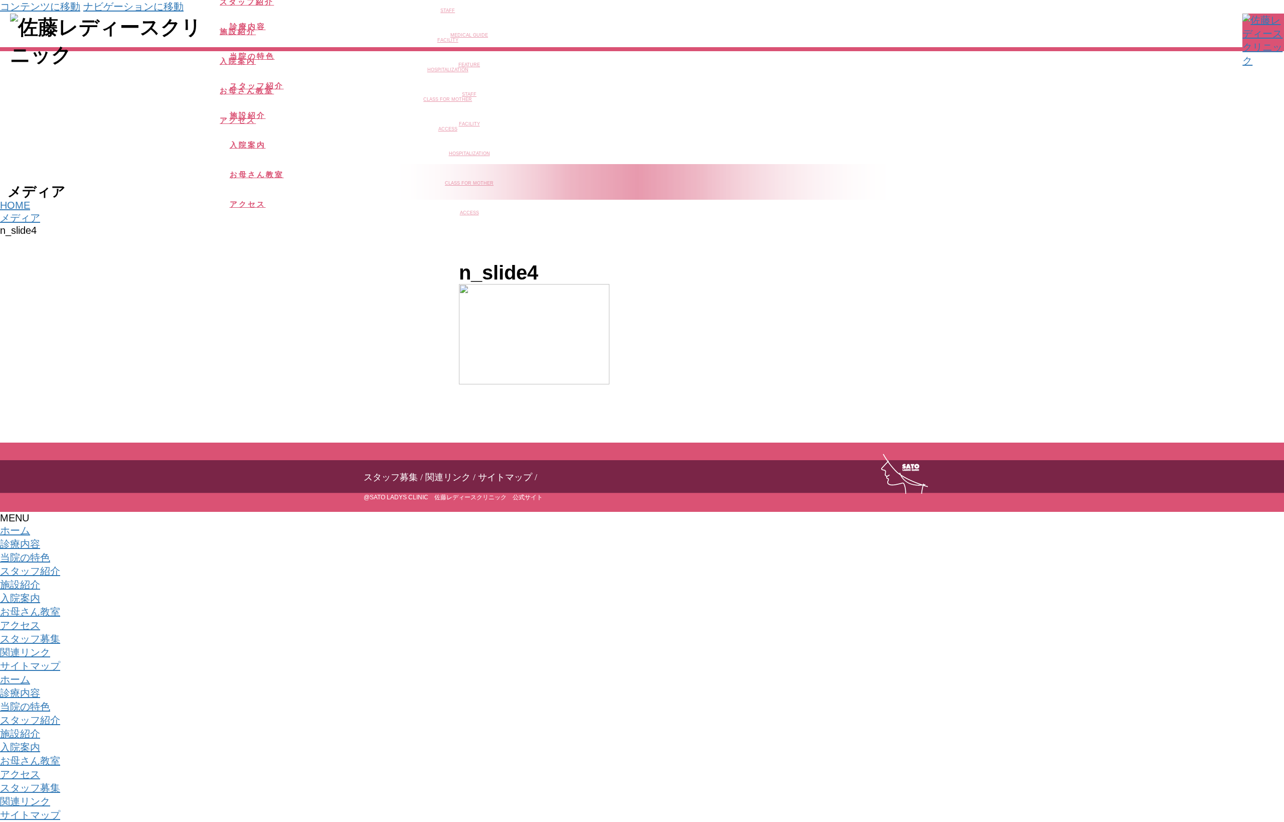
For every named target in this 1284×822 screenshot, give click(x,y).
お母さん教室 (30, 611)
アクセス (20, 625)
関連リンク (447, 477)
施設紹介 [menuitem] (20, 733)
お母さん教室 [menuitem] (30, 760)
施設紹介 (20, 584)
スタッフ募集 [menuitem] (30, 787)
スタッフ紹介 (30, 571)
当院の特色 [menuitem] (25, 706)
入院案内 (20, 598)
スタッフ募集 (391, 477)
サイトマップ (505, 477)
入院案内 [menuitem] (20, 747)
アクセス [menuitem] (20, 774)
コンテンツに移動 (40, 6)
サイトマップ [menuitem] (30, 814)
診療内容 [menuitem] (20, 693)
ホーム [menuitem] (15, 679)
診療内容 (20, 544)
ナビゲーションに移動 (133, 6)
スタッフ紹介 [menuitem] (30, 720)
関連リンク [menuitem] (25, 801)
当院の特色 (25, 557)
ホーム (15, 530)
